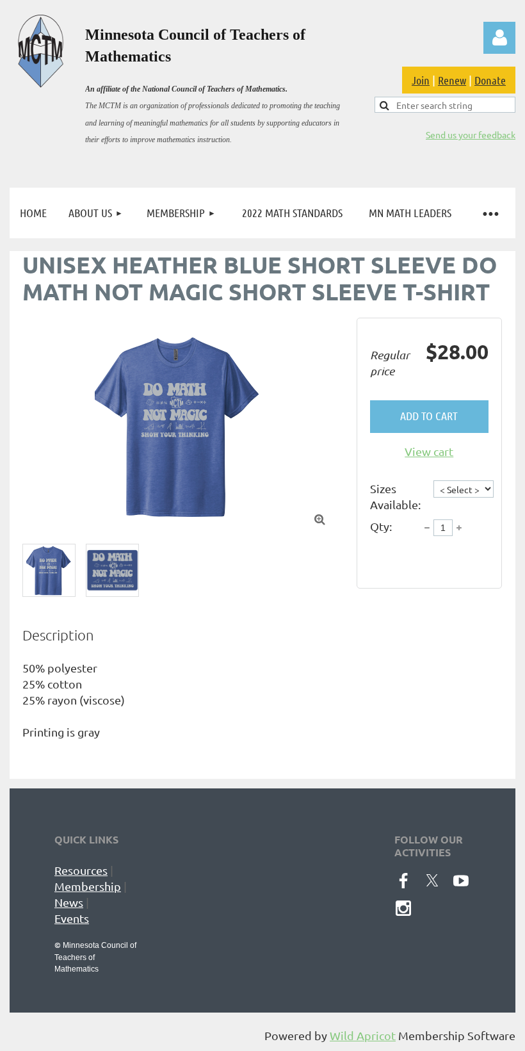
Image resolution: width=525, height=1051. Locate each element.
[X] (432, 881)
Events (71, 918)
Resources (81, 870)
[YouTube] (461, 881)
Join (421, 80)
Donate (490, 80)
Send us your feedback (470, 134)
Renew (452, 80)
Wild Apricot (363, 1035)
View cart (429, 451)
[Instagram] (403, 908)
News (68, 902)
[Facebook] (403, 881)
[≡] (489, 213)
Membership (87, 886)
